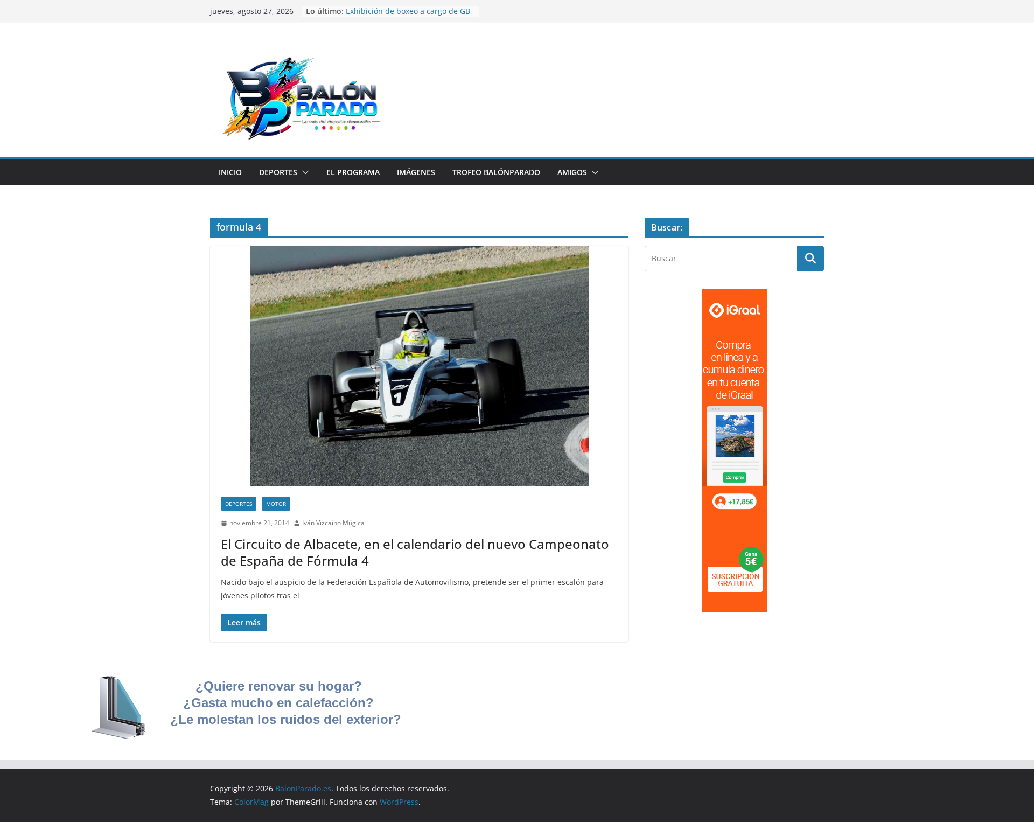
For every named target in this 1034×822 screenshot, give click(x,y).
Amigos (572, 172)
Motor (276, 503)
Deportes (278, 172)
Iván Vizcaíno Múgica (333, 522)
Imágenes (416, 172)
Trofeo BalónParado (496, 172)
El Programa (353, 172)
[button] (303, 172)
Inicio (230, 172)
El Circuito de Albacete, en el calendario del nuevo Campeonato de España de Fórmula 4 (415, 552)
